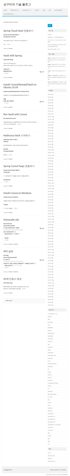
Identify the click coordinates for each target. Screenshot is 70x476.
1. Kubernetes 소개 (52, 313)
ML (48, 369)
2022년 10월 (51, 221)
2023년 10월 (51, 188)
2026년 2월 (50, 111)
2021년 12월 (51, 249)
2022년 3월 (50, 241)
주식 (49, 444)
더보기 (9, 44)
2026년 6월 (50, 100)
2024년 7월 (50, 163)
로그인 (49, 452)
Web (49, 433)
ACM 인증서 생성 (12, 278)
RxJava (49, 402)
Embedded (50, 336)
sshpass (50, 34)
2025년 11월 (51, 119)
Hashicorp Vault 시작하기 (16, 135)
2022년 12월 (51, 216)
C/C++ (49, 324)
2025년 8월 (50, 127)
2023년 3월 (50, 208)
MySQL (49, 372)
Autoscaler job (11, 219)
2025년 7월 (50, 130)
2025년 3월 (50, 141)
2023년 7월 (50, 196)
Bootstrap (50, 322)
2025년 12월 (51, 116)
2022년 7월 (50, 230)
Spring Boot (51, 413)
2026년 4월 (50, 105)
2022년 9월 (50, 224)
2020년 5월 (50, 299)
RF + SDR (50, 397)
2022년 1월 (50, 246)
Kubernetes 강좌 (52, 355)
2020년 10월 (51, 285)
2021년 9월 (50, 257)
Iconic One (48, 474)
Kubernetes (50, 352)
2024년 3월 (50, 174)
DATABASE (50, 327)
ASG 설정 (8, 251)
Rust (49, 399)
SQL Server (50, 427)
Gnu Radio (50, 338)
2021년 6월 (50, 266)
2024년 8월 (50, 160)
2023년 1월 (50, 213)
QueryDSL (50, 391)
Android (50, 316)
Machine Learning (52, 363)
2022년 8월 (50, 227)
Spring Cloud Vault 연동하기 (18, 30)
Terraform (15, 244)
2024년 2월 (50, 177)
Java (44, 10)
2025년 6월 (50, 133)
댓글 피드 (50, 458)
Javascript (50, 347)
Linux (49, 361)
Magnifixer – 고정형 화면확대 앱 (55, 37)
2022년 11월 (51, 219)
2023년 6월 (50, 199)
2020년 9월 (50, 288)
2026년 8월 (50, 94)
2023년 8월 (50, 194)
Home (5, 10)
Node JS (50, 374)
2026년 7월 (50, 97)
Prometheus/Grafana (53, 383)
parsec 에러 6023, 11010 (54, 49)
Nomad (10, 48)
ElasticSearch (58, 10)
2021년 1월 (50, 277)
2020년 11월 (51, 282)
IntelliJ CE (50, 341)
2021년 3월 (50, 271)
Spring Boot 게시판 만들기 (54, 424)
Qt (48, 388)
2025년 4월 (50, 138)
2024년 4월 (50, 172)
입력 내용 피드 (51, 455)
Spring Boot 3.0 (51, 422)
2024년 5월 (50, 169)
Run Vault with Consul (15, 114)
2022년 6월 (50, 233)
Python (49, 385)
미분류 (49, 435)
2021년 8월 (50, 260)
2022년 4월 (50, 238)
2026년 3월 (50, 108)
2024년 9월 (50, 158)
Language (50, 358)
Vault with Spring (12, 55)
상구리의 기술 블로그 (17, 4)
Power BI (50, 380)
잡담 (49, 441)
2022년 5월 (50, 235)
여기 (4, 176)
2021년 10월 (51, 255)
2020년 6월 (50, 296)
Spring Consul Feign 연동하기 (19, 166)
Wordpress (65, 474)
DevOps (37, 10)
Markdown (50, 366)
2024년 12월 (51, 149)
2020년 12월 (51, 280)
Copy (42, 71)
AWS (50, 10)
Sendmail (50, 408)
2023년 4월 (50, 205)
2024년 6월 (50, 166)
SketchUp (50, 410)
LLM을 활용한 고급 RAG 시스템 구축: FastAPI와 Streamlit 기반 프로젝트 (57, 77)
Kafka (49, 349)
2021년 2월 (50, 274)
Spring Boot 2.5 (15, 10)
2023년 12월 (51, 183)
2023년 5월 (50, 202)
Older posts (8, 300)
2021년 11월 (51, 252)
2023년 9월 (50, 191)
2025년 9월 (50, 124)
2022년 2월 (50, 244)
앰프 (49, 438)
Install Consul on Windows (17, 193)
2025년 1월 (50, 147)
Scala (49, 405)
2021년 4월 (50, 269)
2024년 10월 (51, 155)
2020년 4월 (50, 302)
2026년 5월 (50, 102)
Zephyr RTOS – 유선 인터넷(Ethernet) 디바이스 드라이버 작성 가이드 (57, 59)
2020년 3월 (50, 305)
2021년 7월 (50, 263)
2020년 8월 (50, 291)
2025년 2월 (50, 144)
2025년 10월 (51, 122)
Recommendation (9, 14)
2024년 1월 (50, 180)
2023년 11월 (51, 185)
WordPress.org (51, 461)
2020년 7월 (50, 294)
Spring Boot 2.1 (27, 10)
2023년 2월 (50, 210)
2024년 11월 (51, 152)
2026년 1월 (50, 113)
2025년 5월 (50, 136)
